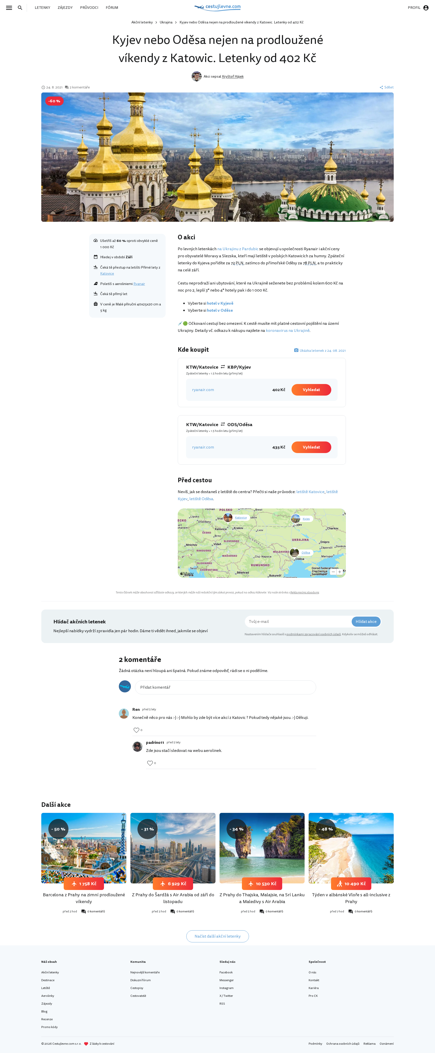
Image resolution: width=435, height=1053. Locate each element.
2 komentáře (80, 87)
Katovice (107, 273)
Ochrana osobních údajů (342, 1044)
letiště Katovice (310, 492)
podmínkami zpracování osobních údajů (313, 634)
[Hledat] (21, 7)
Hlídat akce (366, 622)
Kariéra (314, 988)
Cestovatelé (138, 996)
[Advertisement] (127, 357)
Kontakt (314, 980)
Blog (44, 1011)
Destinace (47, 980)
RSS (222, 1004)
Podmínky (315, 1044)
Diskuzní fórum (140, 980)
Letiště (45, 988)
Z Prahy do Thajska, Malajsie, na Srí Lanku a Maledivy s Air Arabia (262, 898)
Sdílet (389, 87)
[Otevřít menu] (10, 7)
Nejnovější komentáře (145, 972)
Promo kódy (49, 1027)
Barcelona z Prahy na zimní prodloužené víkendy (84, 898)
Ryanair (139, 283)
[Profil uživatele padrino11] (137, 747)
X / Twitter (226, 996)
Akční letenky (142, 22)
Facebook (226, 972)
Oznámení (387, 1044)
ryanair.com (203, 390)
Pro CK (313, 996)
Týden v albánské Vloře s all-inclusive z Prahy (351, 898)
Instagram (227, 988)
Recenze (47, 1019)
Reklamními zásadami (304, 592)
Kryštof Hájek (233, 76)
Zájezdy (46, 1004)
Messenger (227, 980)
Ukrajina (166, 22)
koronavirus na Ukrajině (288, 331)
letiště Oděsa (201, 499)
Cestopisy (136, 988)
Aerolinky (47, 996)
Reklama (370, 1044)
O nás (312, 972)
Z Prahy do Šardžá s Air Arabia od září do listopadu (173, 898)
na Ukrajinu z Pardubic (238, 249)
